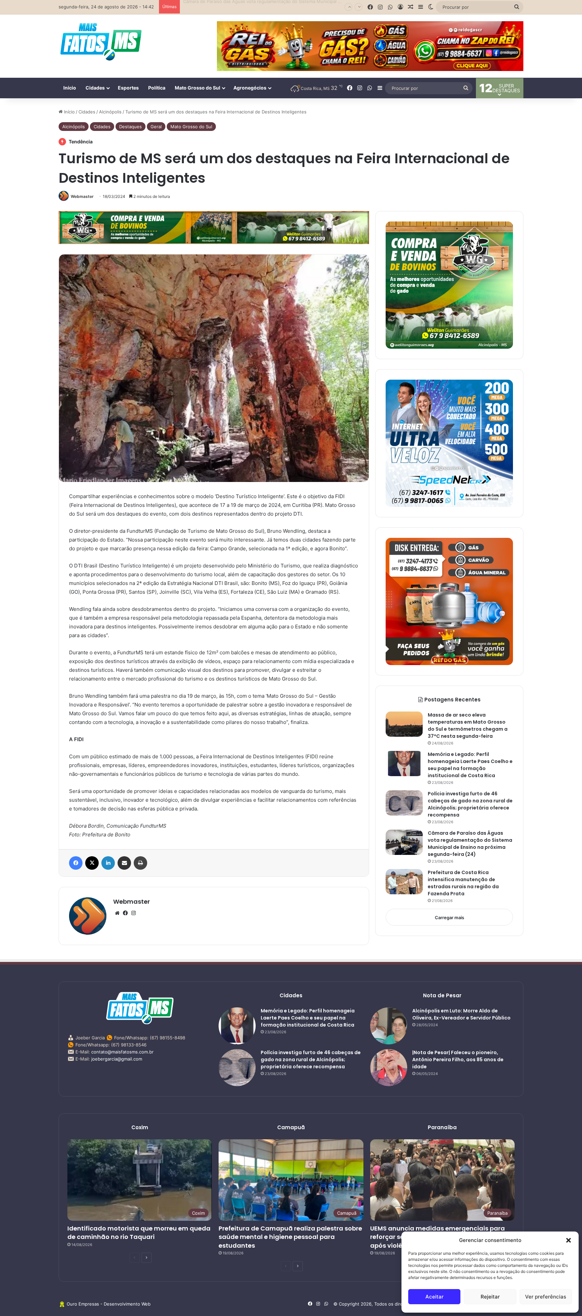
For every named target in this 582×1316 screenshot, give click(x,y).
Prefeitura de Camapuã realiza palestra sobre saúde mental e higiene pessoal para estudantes (290, 1236)
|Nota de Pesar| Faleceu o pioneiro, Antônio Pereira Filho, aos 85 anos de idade (458, 1059)
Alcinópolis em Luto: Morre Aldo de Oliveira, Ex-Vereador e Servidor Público (461, 1014)
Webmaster (82, 196)
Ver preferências (545, 1296)
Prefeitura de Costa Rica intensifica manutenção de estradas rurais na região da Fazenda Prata (463, 883)
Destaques (130, 126)
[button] (568, 1240)
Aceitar (434, 1296)
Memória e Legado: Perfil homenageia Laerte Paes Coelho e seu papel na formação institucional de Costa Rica (470, 765)
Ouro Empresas (83, 1304)
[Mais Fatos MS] (101, 41)
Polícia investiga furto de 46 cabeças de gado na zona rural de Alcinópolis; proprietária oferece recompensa (470, 804)
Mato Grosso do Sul (197, 88)
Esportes (128, 88)
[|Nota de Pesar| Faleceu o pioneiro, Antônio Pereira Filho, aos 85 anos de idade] (388, 1067)
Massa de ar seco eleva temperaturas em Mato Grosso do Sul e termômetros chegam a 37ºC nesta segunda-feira (468, 725)
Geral (156, 126)
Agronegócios (249, 88)
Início (69, 88)
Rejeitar (490, 1296)
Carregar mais (449, 917)
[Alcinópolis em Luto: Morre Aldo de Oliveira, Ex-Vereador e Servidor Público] (388, 1025)
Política (156, 88)
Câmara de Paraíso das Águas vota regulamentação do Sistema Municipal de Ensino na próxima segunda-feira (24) (303, 6)
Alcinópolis (110, 111)
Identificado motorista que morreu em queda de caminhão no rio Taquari (139, 1232)
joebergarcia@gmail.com (116, 1059)
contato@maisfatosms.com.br (122, 1051)
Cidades (95, 88)
